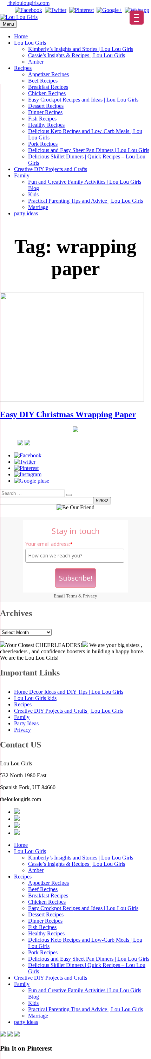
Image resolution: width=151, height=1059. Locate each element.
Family (21, 175)
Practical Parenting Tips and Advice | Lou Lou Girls (85, 201)
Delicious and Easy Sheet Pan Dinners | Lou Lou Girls (88, 150)
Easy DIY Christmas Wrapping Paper (68, 414)
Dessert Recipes (46, 106)
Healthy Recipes (46, 125)
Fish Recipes (42, 119)
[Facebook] (28, 10)
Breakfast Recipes (48, 87)
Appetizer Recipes (48, 74)
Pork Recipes (43, 144)
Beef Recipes (43, 81)
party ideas (26, 213)
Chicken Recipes (47, 93)
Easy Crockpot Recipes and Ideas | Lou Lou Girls (83, 100)
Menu (8, 24)
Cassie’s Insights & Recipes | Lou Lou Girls (76, 55)
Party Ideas (26, 723)
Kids (33, 194)
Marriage (38, 207)
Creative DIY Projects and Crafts (50, 169)
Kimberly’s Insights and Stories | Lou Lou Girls (80, 49)
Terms (71, 596)
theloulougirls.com (28, 3)
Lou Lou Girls (30, 43)
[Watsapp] (137, 10)
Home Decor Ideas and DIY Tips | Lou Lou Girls (68, 692)
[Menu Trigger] (137, 18)
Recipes (23, 68)
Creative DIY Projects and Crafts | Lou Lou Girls (68, 711)
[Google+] (109, 10)
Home (21, 36)
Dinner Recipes (45, 112)
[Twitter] (55, 10)
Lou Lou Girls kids (35, 698)
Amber (36, 62)
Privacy (90, 596)
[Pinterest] (81, 10)
